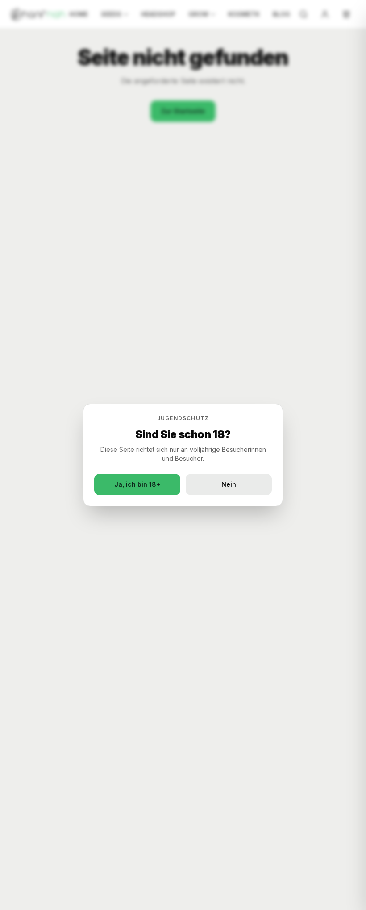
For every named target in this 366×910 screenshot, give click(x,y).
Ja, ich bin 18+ (137, 484)
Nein (228, 484)
